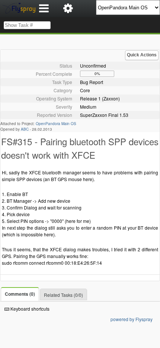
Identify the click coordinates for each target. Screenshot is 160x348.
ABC (25, 129)
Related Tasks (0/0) (63, 295)
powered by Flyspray (132, 319)
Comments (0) (20, 293)
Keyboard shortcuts (29, 308)
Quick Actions (142, 55)
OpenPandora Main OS (56, 123)
